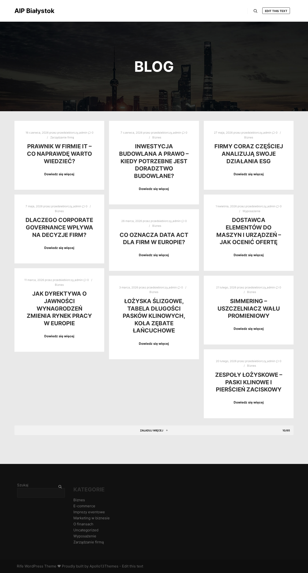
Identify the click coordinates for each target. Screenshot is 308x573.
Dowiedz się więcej (59, 174)
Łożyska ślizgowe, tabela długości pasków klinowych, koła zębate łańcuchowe (154, 316)
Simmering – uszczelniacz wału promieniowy (249, 308)
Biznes (156, 137)
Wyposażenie (251, 211)
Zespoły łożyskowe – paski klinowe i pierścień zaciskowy (248, 382)
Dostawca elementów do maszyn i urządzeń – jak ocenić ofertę (248, 231)
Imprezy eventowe (89, 512)
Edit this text (276, 11)
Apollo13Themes (104, 566)
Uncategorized (85, 530)
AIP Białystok (34, 10)
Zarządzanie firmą (62, 137)
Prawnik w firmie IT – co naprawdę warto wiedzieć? (59, 153)
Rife (20, 566)
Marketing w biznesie (91, 518)
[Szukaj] (255, 11)
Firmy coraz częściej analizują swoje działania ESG (248, 153)
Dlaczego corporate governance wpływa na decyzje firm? (59, 227)
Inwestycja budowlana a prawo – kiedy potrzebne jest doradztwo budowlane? (154, 161)
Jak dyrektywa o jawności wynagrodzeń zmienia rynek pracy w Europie (59, 308)
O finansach (83, 524)
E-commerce (84, 506)
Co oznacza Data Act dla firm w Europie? (154, 238)
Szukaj (22, 485)
